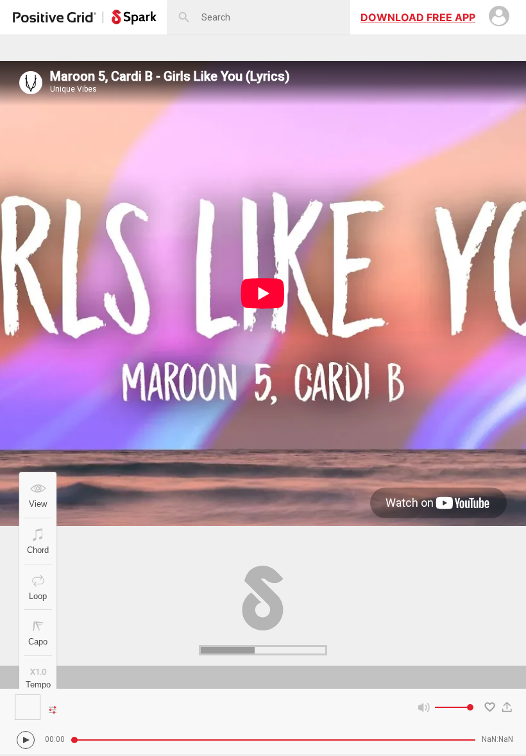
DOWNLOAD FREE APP (418, 17)
